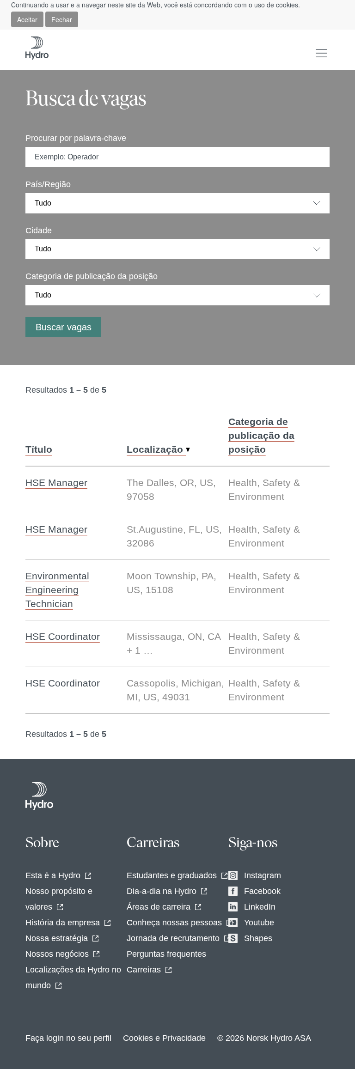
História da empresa (62, 922)
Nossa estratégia (56, 938)
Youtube (259, 922)
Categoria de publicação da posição (91, 276)
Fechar (61, 19)
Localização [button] (156, 449)
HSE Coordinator (62, 636)
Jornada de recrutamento (173, 938)
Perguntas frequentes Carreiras (166, 961)
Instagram (262, 875)
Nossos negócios (57, 954)
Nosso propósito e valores (58, 899)
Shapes (258, 938)
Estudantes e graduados (172, 875)
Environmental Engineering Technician (57, 590)
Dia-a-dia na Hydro (161, 891)
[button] (321, 53)
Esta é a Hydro (52, 875)
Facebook (262, 891)
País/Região (48, 184)
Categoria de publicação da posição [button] (261, 435)
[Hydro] (39, 796)
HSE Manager (56, 482)
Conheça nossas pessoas (174, 922)
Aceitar (27, 19)
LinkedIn (259, 906)
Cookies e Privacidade (164, 1038)
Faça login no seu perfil (68, 1038)
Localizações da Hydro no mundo (73, 977)
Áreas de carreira (158, 906)
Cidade (38, 230)
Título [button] (38, 449)
